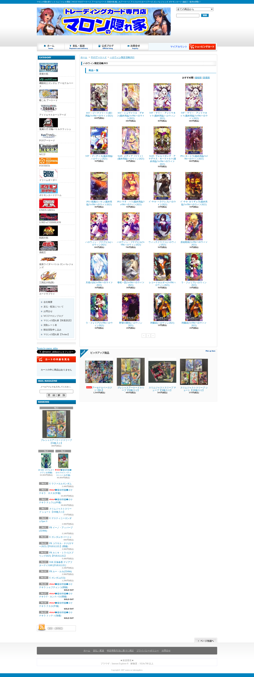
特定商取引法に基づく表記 (120, 650)
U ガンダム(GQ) (57, 578)
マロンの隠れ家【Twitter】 (57, 334)
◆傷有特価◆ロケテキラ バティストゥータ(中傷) (64, 472)
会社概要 (48, 302)
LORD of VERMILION (50, 222)
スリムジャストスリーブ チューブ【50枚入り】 (162, 389)
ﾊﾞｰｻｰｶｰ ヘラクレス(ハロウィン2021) (162, 203)
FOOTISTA (44, 166)
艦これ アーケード (48, 100)
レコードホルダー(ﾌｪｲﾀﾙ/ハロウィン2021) (162, 283)
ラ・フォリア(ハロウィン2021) (194, 283)
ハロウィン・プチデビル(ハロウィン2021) (99, 243)
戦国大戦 (43, 238)
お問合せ (135, 47)
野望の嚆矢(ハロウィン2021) (130, 324)
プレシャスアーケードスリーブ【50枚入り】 (56, 442)
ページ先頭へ (205, 640)
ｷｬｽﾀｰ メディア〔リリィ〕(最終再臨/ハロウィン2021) (131, 157)
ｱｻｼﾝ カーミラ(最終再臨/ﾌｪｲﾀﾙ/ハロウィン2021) (194, 157)
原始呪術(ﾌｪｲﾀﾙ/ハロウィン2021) (194, 243)
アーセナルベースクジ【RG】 (102, 389)
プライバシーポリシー (147, 650)
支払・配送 (98, 650)
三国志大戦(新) (46, 282)
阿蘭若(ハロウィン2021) (162, 323)
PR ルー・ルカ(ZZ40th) (60, 571)
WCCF (42, 154)
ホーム (51, 47)
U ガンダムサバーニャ (60, 537)
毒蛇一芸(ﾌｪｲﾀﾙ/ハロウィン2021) (130, 283)
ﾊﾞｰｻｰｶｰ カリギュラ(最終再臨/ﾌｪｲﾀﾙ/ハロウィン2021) (194, 203)
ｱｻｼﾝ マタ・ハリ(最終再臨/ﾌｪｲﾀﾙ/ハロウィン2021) (130, 203)
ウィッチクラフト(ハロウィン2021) (162, 243)
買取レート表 (50, 325)
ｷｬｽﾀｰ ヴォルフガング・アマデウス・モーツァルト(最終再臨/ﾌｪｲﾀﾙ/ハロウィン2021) (162, 160)
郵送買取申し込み (52, 329)
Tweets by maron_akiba (47, 348)
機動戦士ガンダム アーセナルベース (56, 85)
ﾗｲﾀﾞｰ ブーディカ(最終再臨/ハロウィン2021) (99, 157)
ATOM (58, 628)
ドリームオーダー (48, 180)
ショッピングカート (202, 47)
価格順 (198, 77)
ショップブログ (107, 47)
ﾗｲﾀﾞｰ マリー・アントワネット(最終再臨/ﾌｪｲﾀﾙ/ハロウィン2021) (194, 116)
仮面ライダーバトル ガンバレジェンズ (56, 266)
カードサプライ (47, 294)
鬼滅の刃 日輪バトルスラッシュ (55, 129)
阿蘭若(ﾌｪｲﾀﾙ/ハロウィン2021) (194, 324)
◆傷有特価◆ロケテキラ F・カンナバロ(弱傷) (56, 595)
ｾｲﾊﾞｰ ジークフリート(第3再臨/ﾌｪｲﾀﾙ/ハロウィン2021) (99, 114)
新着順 (206, 77)
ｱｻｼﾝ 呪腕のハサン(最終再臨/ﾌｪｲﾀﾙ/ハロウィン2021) (99, 203)
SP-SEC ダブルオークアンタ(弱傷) (46, 471)
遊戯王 (42, 252)
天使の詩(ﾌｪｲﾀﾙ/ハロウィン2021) (99, 283)
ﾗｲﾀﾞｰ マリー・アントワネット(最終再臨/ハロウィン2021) (162, 116)
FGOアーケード (47, 140)
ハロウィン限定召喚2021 (122, 57)
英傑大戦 (43, 74)
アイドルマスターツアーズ (52, 115)
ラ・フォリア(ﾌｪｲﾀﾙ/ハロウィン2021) (99, 324)
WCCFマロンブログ (53, 316)
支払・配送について (79, 47)
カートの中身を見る (56, 359)
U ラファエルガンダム (60, 483)
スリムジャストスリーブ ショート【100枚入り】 (194, 389)
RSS (50, 628)
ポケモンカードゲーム (50, 195)
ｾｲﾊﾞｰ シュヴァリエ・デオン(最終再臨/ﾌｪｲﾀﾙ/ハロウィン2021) (130, 116)
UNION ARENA (47, 210)
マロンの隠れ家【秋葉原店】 (58, 320)
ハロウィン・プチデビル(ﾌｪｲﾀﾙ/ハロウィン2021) (130, 243)
